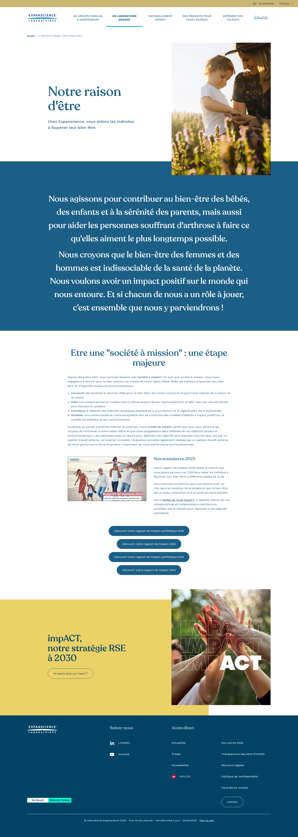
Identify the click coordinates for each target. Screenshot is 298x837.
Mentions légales (232, 765)
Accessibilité (266, 3)
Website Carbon (59, 800)
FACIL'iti (184, 776)
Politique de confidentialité (239, 776)
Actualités (178, 742)
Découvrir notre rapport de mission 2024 (149, 544)
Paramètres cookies (234, 787)
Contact (232, 801)
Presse (176, 754)
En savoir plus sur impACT (70, 673)
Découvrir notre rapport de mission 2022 (149, 570)
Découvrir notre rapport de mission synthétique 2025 (149, 530)
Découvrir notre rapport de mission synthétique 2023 (149, 557)
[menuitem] (88, 18)
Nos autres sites (232, 742)
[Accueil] (42, 17)
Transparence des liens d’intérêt (243, 754)
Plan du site (207, 820)
